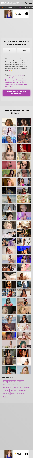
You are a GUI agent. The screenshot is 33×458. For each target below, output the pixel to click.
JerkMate (6, 390)
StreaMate (14, 390)
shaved (24, 83)
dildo (18, 77)
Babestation (20, 393)
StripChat (20, 382)
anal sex (11, 75)
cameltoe (17, 75)
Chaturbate (12, 382)
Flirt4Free (6, 393)
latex (11, 81)
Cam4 (5, 382)
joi (9, 81)
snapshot (7, 84)
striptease (20, 84)
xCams (13, 393)
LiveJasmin (16, 385)
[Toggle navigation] (30, 3)
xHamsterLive (7, 387)
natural (13, 83)
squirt (15, 84)
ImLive (5, 396)
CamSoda (26, 387)
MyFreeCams (17, 387)
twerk (25, 84)
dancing (7, 77)
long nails (23, 81)
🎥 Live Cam (17, 7)
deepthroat (13, 77)
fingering (14, 79)
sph (12, 84)
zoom (11, 86)
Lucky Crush (23, 390)
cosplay (22, 75)
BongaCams (7, 385)
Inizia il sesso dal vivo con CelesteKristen (16, 93)
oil (16, 83)
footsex (20, 79)
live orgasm (16, 81)
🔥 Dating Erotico (7, 7)
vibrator (7, 86)
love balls (8, 83)
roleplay (19, 83)
